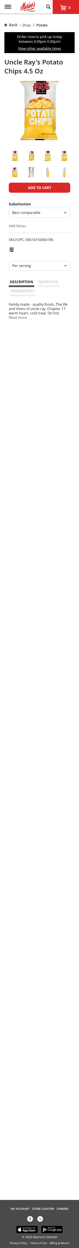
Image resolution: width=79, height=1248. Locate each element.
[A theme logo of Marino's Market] (28, 6)
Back (13, 25)
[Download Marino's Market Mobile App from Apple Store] (27, 1229)
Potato (42, 25)
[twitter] (40, 1219)
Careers (62, 1208)
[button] (15, 156)
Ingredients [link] (22, 291)
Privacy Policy (18, 1243)
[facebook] (30, 1219)
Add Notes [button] (17, 226)
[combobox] (39, 212)
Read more (18, 317)
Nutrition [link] (48, 281)
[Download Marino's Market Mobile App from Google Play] (52, 1229)
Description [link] (21, 281)
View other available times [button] (39, 48)
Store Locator (43, 1208)
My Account (20, 1208)
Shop (26, 25)
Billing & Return (60, 1243)
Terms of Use (38, 1243)
